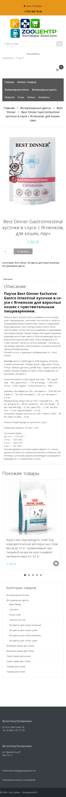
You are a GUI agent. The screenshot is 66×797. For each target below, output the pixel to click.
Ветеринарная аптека (17, 89)
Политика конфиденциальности (19, 770)
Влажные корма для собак (20, 650)
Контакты (44, 97)
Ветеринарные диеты (44, 89)
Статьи (31, 97)
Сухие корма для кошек (18, 656)
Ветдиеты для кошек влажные (43, 262)
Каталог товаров (26, 82)
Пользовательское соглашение (18, 779)
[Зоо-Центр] (33, 28)
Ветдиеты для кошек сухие (23, 630)
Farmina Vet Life (17, 619)
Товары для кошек (16, 666)
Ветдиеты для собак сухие (23, 640)
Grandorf (13, 609)
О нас (21, 97)
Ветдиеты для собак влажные (25, 635)
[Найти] (59, 43)
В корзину (23, 251)
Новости (9, 97)
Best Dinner (20, 262)
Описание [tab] (7, 279)
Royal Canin (15, 614)
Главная (9, 82)
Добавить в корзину (56, 563)
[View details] (33, 507)
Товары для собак (15, 671)
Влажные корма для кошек (20, 645)
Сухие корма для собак (18, 661)
